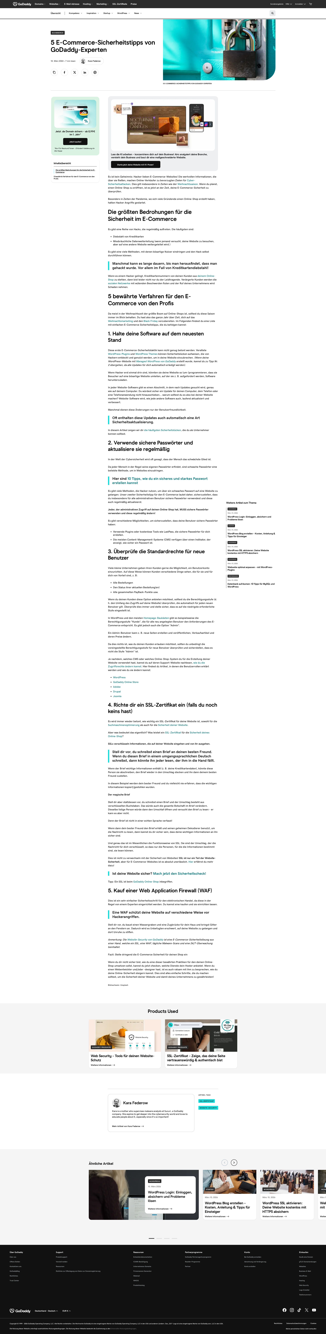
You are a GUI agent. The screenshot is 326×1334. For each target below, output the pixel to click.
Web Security (304, 1285)
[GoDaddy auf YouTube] (314, 1311)
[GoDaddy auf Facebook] (284, 1311)
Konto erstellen (249, 1266)
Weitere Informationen (158, 1209)
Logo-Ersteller (304, 1290)
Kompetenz (74, 13)
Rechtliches (14, 1276)
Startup (106, 13)
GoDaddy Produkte (101, 1047)
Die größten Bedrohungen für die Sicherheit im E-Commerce (75, 171)
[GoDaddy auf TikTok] (299, 1311)
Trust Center (14, 1280)
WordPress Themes (146, 353)
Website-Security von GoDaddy (145, 939)
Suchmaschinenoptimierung (124, 725)
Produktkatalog (139, 1285)
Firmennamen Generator (142, 1271)
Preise (134, 4)
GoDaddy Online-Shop (146, 881)
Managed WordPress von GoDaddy (156, 361)
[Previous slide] (224, 1162)
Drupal (117, 691)
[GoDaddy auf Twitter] (306, 1311)
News (136, 13)
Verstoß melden (61, 1262)
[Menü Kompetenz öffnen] (81, 13)
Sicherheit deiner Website (173, 725)
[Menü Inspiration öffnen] (98, 13)
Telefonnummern (305, 1295)
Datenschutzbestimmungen (296, 1323)
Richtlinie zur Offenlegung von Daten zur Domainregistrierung (78, 1271)
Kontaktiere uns (15, 1266)
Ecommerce (58, 33)
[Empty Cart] (310, 4)
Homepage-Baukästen (156, 618)
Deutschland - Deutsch (45, 1311)
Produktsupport (61, 1257)
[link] (64, 72)
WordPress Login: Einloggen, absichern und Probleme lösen (170, 1196)
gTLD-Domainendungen (307, 1262)
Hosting (302, 1280)
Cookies (313, 1323)
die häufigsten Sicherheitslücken (162, 430)
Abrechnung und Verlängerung (255, 1262)
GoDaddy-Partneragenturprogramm (198, 1257)
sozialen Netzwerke (119, 283)
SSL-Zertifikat (173, 732)
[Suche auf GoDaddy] (272, 13)
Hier (190, 861)
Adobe (117, 686)
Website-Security (208, 1108)
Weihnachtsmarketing (120, 321)
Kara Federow (94, 61)
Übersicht (56, 13)
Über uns (13, 1257)
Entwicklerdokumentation (142, 1257)
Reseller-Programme (192, 1262)
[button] (151, 1238)
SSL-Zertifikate (119, 4)
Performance (233, 576)
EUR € (65, 1311)
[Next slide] (234, 1162)
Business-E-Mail (305, 1271)
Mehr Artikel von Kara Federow (126, 1126)
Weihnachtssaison (188, 184)
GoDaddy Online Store (126, 682)
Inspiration (91, 13)
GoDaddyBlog (15, 1271)
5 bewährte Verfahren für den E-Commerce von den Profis (74, 177)
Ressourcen (60, 1266)
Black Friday (151, 321)
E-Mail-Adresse (71, 4)
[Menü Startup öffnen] (112, 13)
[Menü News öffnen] (141, 13)
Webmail (136, 1276)
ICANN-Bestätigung (140, 1262)
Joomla (117, 696)
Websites (302, 1266)
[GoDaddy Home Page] (20, 1311)
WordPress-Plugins (119, 353)
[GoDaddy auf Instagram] (292, 1311)
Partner (188, 1266)
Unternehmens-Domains (142, 1266)
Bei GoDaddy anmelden (252, 1257)
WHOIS (136, 1280)
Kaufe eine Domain (306, 1257)
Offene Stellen (15, 1262)
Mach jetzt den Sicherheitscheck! (179, 873)
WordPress (122, 13)
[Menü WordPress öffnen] (129, 13)
